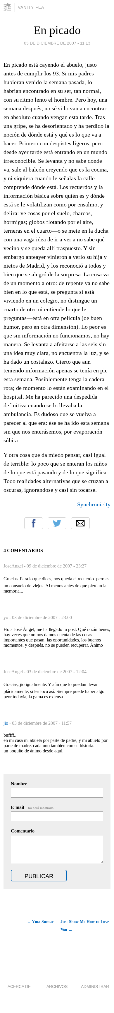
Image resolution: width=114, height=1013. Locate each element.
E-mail (32, 807)
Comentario (22, 830)
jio (6, 723)
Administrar (95, 986)
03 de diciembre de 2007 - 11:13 (57, 43)
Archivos (57, 986)
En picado (57, 30)
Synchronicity (93, 504)
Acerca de (19, 986)
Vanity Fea (31, 7)
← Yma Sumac (40, 922)
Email (80, 523)
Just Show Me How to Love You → (85, 926)
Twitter (57, 523)
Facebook (33, 523)
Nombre (19, 783)
